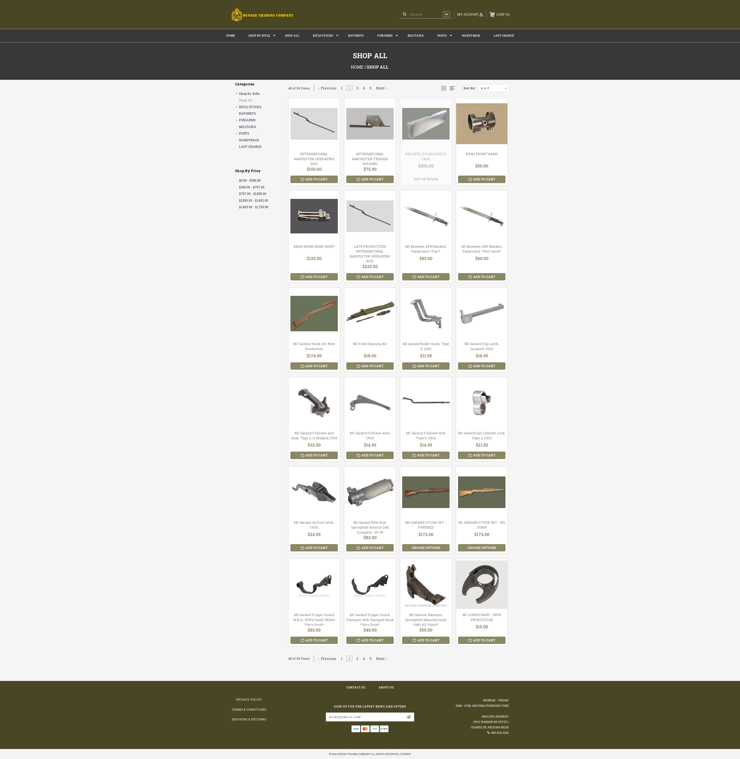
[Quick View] (332, 106)
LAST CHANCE (504, 35)
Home (230, 35)
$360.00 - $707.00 (251, 187)
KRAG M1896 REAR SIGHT (314, 246)
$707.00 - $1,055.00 (252, 194)
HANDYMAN (471, 35)
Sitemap (405, 754)
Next (380, 88)
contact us (355, 687)
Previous (328, 88)
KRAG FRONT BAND (482, 154)
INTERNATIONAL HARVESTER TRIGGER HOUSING (370, 159)
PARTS (442, 35)
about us (386, 687)
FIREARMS (385, 35)
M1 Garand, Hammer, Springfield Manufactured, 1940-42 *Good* (426, 620)
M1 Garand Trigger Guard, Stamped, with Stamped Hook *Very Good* (370, 620)
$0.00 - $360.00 (250, 180)
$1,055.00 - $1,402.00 (253, 200)
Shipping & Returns (249, 719)
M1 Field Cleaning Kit (370, 344)
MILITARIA (416, 35)
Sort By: (469, 88)
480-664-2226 (500, 733)
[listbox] (494, 88)
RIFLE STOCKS (323, 35)
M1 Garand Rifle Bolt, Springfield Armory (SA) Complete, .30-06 (370, 527)
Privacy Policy (249, 699)
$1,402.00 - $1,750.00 (253, 207)
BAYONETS (356, 35)
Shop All (292, 35)
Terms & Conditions (249, 709)
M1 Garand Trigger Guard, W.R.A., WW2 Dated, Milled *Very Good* (314, 620)
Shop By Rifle (259, 35)
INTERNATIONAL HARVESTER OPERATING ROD (314, 159)
